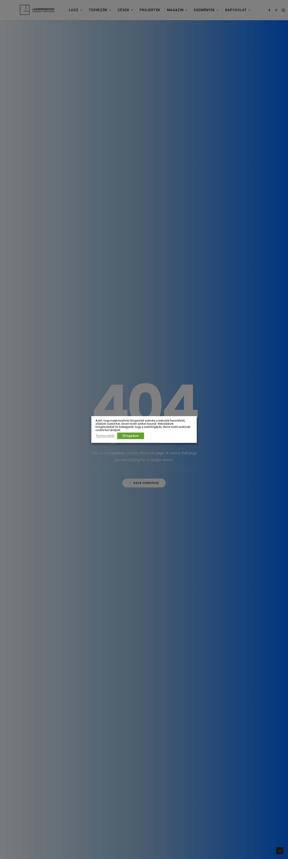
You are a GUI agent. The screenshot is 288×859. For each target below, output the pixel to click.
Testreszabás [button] (105, 436)
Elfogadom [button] (130, 436)
